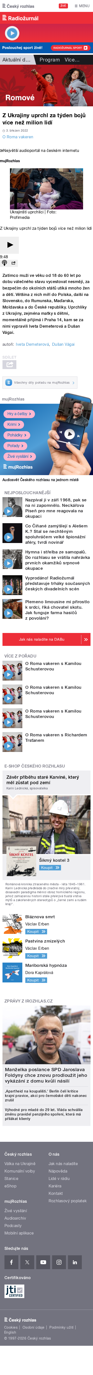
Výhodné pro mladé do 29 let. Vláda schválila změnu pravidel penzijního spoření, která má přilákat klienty (44, 1114)
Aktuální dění (17, 60)
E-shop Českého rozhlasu (34, 766)
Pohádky (15, 435)
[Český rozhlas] (18, 6)
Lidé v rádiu (59, 1178)
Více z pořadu (20, 656)
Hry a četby (17, 413)
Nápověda (58, 1171)
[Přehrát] (9, 245)
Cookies (11, 1327)
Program (50, 60)
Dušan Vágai (63, 344)
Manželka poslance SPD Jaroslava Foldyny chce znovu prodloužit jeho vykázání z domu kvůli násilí (46, 1075)
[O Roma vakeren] (46, 85)
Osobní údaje (34, 1327)
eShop (10, 1186)
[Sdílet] (13, 263)
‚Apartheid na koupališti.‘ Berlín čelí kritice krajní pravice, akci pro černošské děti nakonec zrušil (46, 1095)
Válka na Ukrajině (19, 1163)
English (10, 1332)
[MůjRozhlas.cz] (10, 161)
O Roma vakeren (17, 137)
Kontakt (56, 1193)
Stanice (11, 1178)
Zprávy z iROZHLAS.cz (28, 1001)
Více (72, 60)
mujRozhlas (13, 399)
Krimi (11, 424)
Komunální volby (19, 1171)
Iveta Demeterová (32, 344)
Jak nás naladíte (63, 1163)
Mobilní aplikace (19, 1233)
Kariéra (55, 1186)
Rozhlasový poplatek (68, 1201)
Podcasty (13, 1225)
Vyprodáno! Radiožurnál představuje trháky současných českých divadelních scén (57, 583)
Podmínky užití (61, 1327)
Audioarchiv (15, 1218)
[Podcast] (4, 263)
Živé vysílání (17, 456)
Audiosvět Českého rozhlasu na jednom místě (40, 480)
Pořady (13, 445)
